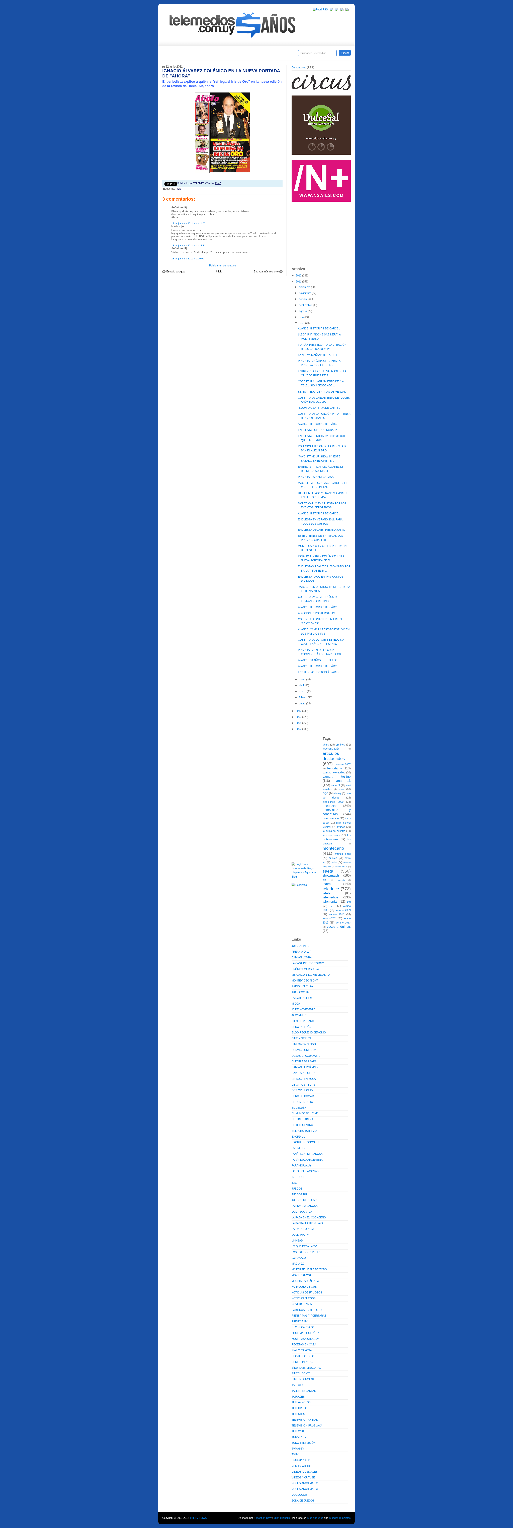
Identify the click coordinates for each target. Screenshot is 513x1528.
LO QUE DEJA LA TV (304, 1246)
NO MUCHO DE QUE (304, 1286)
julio (301, 317)
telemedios (330, 897)
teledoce (331, 888)
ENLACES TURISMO (304, 1130)
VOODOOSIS (300, 1494)
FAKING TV (298, 1148)
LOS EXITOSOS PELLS (306, 1252)
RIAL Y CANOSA (302, 1350)
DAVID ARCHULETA (303, 1073)
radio (178, 188)
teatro (327, 884)
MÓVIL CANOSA (302, 1275)
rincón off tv (341, 867)
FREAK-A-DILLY (301, 951)
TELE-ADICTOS (301, 1402)
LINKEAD (297, 1240)
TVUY (295, 1454)
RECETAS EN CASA (304, 1344)
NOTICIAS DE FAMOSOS (307, 1292)
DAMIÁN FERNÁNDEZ (305, 1067)
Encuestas (258, 54)
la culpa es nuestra (334, 830)
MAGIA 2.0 (298, 1263)
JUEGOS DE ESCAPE (305, 1200)
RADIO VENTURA (302, 986)
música (333, 858)
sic (324, 879)
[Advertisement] (322, 232)
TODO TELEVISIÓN (303, 1442)
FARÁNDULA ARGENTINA (307, 1159)
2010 (299, 710)
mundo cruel (343, 853)
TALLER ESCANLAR (304, 1390)
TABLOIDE (298, 1385)
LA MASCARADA (302, 1211)
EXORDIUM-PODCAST (305, 1142)
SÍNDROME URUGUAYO (306, 1367)
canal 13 (343, 780)
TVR (331, 905)
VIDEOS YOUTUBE (303, 1477)
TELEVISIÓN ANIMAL (305, 1419)
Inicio (219, 271)
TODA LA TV (299, 1437)
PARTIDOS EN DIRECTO (307, 1310)
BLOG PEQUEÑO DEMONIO (309, 1032)
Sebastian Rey (262, 1517)
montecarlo (333, 848)
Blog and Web (315, 1517)
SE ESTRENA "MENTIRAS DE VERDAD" (322, 391)
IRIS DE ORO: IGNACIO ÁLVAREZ (318, 672)
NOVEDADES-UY (302, 1304)
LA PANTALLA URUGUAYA (307, 1223)
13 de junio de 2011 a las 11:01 (188, 223)
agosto (303, 311)
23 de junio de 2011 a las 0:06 (187, 258)
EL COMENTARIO (302, 1101)
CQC (325, 793)
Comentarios (299, 67)
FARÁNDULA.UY (301, 1165)
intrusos (340, 826)
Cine (241, 54)
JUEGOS (297, 1188)
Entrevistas (213, 54)
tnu (349, 901)
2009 (299, 716)
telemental (330, 901)
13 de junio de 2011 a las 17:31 (188, 245)
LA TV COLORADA (303, 1228)
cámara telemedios (334, 772)
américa (340, 744)
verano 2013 (343, 922)
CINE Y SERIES (301, 1038)
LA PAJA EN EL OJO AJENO (309, 1217)
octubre (303, 299)
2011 (299, 281)
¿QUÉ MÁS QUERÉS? (305, 1333)
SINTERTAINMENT (303, 1379)
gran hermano (331, 818)
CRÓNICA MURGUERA (305, 969)
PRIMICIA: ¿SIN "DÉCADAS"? (316, 477)
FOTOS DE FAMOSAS (305, 1171)
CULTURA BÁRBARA (304, 1061)
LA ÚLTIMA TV (300, 1234)
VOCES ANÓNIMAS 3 (305, 1488)
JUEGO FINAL (300, 945)
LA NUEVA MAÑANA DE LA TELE (318, 355)
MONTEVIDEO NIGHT (305, 980)
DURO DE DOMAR (303, 1096)
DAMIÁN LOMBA (302, 957)
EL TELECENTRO (302, 1125)
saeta (328, 871)
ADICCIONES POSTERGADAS (316, 613)
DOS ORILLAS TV (302, 1090)
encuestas (330, 806)
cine (341, 789)
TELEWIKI (298, 1431)
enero (302, 703)
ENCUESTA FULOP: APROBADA (317, 430)
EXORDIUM (299, 1136)
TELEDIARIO (299, 1408)
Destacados (178, 54)
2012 (299, 275)
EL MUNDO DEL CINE (305, 1113)
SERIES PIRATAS (302, 1361)
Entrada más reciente (266, 271)
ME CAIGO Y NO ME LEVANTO (311, 974)
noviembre (305, 293)
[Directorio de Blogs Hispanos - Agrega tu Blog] (306, 876)
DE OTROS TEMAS (303, 1084)
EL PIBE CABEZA (302, 1119)
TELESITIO (298, 1413)
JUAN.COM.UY (301, 992)
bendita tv (334, 768)
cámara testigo (337, 776)
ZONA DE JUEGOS (303, 1500)
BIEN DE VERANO (303, 1021)
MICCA (296, 1003)
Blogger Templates (340, 1517)
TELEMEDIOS (198, 1517)
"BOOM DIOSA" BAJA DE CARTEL (319, 407)
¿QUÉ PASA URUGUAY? (306, 1338)
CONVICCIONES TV (304, 1050)
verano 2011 (330, 918)
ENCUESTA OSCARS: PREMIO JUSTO (321, 529)
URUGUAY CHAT (302, 1460)
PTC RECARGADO (303, 1327)
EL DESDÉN (299, 1107)
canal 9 (335, 785)
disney (337, 793)
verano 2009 (343, 910)
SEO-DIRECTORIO (303, 1356)
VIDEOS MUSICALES (305, 1471)
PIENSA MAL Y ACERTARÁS (309, 1315)
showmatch (331, 875)
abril (302, 685)
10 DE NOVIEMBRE (303, 1009)
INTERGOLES (300, 1177)
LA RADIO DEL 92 (302, 998)
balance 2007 (343, 764)
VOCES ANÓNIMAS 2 (305, 1483)
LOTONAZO (299, 1257)
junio (302, 323)
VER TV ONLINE (302, 1465)
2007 (299, 728)
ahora (326, 744)
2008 (299, 722)
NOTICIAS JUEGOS (304, 1298)
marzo (303, 691)
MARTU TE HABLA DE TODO (309, 1269)
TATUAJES (298, 1396)
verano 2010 (336, 914)
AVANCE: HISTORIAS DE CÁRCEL (319, 328)
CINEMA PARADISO (304, 1044)
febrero (303, 697)
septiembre (306, 305)
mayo (302, 679)
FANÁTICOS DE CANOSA (307, 1153)
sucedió (341, 880)
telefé (326, 893)
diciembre (305, 287)
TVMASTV (298, 1448)
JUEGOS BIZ (299, 1194)
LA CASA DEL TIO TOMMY (308, 963)
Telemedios (283, 54)
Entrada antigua (175, 271)
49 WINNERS (299, 1015)
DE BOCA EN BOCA (304, 1078)
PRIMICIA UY (300, 1321)
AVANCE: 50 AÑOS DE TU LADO (317, 660)
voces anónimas (339, 926)
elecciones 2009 (333, 801)
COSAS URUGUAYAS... (306, 1055)
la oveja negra (331, 835)
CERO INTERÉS (301, 1026)
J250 (294, 1182)
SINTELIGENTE (301, 1373)
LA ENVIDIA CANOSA (305, 1205)
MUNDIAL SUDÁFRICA (305, 1281)
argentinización (331, 748)
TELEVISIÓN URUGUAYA (307, 1425)
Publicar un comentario (222, 265)
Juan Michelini (282, 1517)
